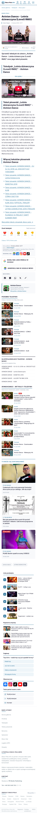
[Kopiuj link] (25, 278)
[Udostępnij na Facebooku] (5, 278)
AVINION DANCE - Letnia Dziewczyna (13, 371)
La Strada (28, 801)
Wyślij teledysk (11, 698)
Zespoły (4, 747)
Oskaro (22, 796)
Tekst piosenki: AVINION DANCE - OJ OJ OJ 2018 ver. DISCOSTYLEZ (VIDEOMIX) (19, 169)
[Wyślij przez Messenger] (10, 278)
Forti (30, 799)
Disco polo (22, 7)
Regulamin (20, 809)
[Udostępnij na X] (20, 278)
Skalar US (16, 799)
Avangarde (11, 801)
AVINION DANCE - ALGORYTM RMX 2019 (15, 378)
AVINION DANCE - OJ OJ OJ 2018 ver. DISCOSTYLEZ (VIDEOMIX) (18, 367)
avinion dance (7, 564)
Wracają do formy (10, 674)
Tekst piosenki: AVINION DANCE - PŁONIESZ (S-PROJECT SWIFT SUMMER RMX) (18, 215)
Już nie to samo (10, 666)
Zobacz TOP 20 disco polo (9, 240)
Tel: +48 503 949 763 (11, 785)
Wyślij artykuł (11, 694)
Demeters (29, 796)
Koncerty (4, 731)
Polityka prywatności (27, 810)
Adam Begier (6, 23)
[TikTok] (28, 253)
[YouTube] (24, 253)
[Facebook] (17, 253)
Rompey (4, 804)
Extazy (26, 804)
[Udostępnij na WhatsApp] (15, 278)
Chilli (16, 796)
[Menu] (33, 2)
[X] (25, 684)
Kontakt (9, 703)
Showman (24, 799)
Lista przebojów (8, 573)
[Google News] (14, 253)
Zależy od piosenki (10, 670)
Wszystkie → (31, 793)
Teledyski (14, 7)
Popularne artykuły (9, 622)
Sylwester (5, 735)
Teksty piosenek (7, 727)
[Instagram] (21, 253)
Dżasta (4, 796)
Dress (4, 801)
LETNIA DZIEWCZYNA (20, 564)
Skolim (9, 799)
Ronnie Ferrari (20, 801)
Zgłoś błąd (34, 47)
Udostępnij (26, 47)
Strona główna (6, 7)
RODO (33, 809)
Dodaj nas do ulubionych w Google (11, 47)
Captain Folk (12, 804)
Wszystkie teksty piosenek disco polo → (17, 222)
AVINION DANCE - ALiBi (9, 381)
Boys (3, 799)
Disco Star (5, 739)
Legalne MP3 (6, 743)
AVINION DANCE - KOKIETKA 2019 (12, 375)
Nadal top (8, 661)
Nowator (10, 796)
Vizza (20, 804)
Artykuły (4, 719)
